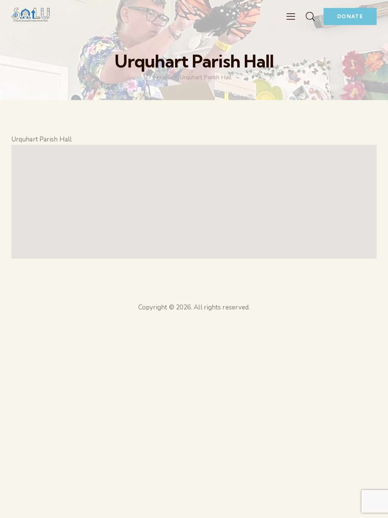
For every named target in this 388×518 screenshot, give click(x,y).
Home (164, 77)
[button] (290, 16)
